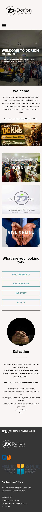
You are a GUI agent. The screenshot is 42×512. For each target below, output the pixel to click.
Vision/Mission (21, 284)
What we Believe (21, 274)
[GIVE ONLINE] (21, 247)
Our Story (21, 293)
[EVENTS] (21, 182)
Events (21, 302)
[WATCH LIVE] (21, 214)
